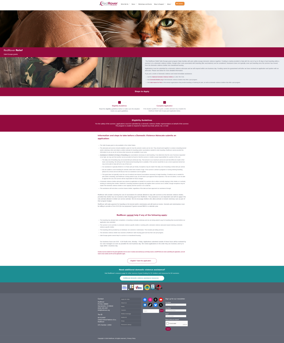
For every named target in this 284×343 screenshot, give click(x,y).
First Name (168, 302)
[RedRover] (108, 3)
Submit (168, 328)
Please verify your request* (172, 319)
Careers (123, 310)
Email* (167, 313)
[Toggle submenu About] (172, 4)
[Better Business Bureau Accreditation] (153, 289)
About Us (124, 303)
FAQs (122, 321)
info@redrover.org (104, 310)
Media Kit (124, 317)
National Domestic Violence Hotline (162, 77)
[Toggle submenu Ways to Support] (165, 4)
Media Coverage (126, 313)
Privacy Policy (131, 338)
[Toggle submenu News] (136, 4)
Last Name (168, 308)
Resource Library (126, 324)
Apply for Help (125, 299)
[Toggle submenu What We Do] (129, 4)
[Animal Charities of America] (131, 289)
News (122, 306)
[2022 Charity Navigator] (125, 289)
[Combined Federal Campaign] (138, 289)
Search (161, 310)
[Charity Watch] (158, 289)
